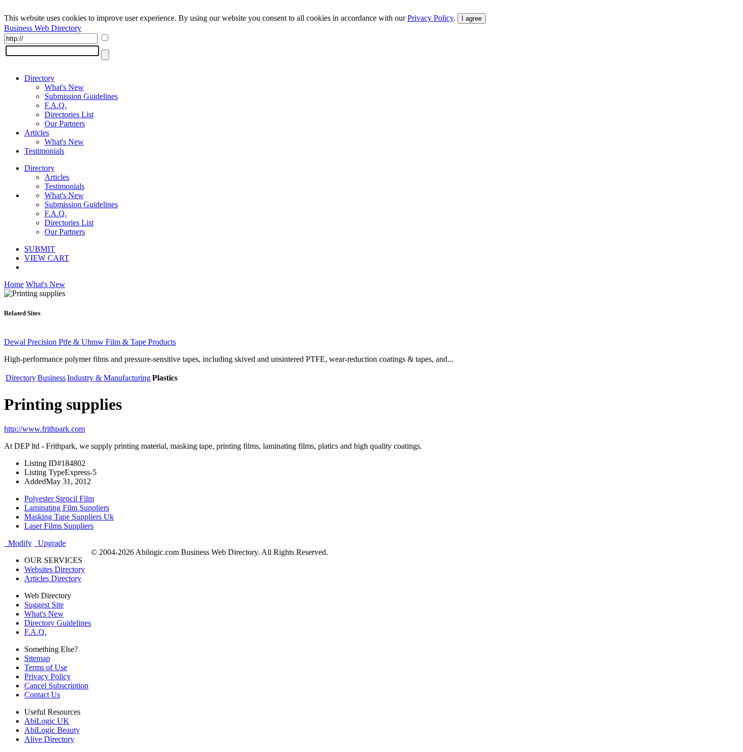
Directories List (69, 114)
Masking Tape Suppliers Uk (69, 516)
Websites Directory (54, 569)
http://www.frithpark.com (44, 429)
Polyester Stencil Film (59, 498)
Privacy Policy (430, 18)
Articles (36, 132)
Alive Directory (49, 739)
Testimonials (44, 151)
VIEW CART (46, 258)
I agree (471, 18)
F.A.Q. (55, 105)
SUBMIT (39, 249)
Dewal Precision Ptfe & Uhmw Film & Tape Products (90, 342)
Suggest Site (44, 604)
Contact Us (42, 694)
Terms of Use (45, 667)
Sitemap (37, 658)
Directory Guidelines (57, 623)
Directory (39, 78)
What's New (64, 87)
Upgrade (50, 543)
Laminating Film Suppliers (66, 507)
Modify (18, 543)
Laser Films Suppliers (59, 526)
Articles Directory (52, 578)
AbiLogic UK (46, 721)
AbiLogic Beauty (52, 730)
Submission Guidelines (81, 96)
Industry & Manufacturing (109, 377)
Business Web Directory (42, 28)
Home (14, 284)
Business (51, 377)
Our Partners (64, 123)
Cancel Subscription (56, 685)
